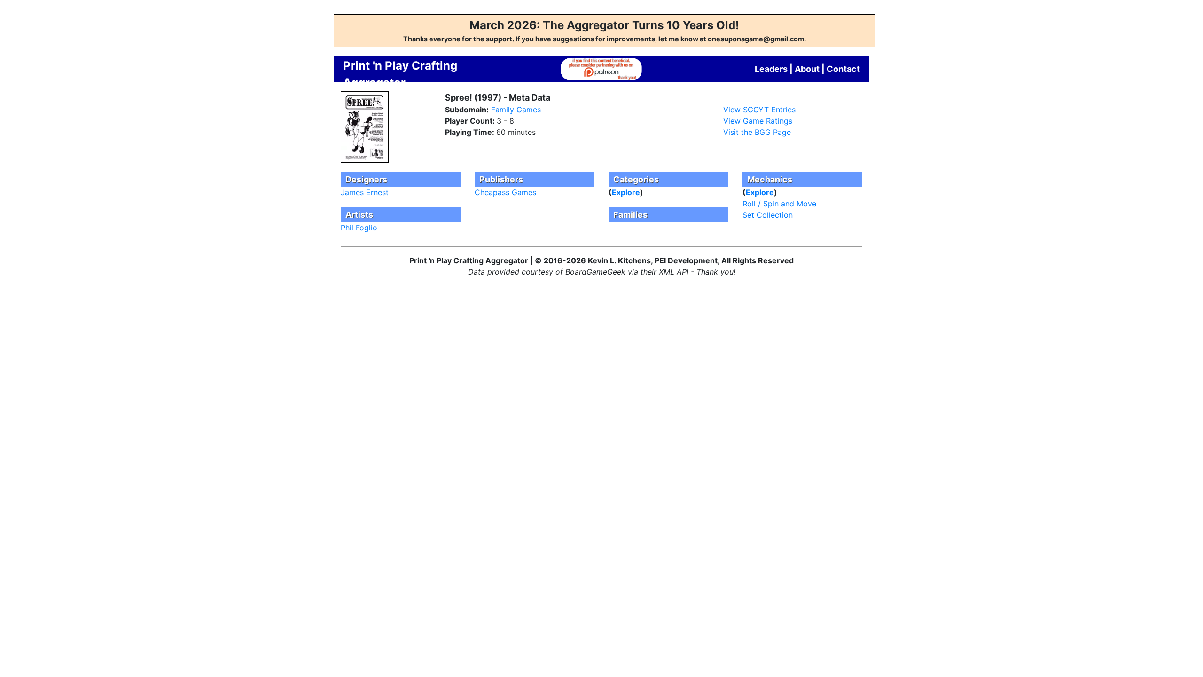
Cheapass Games (505, 192)
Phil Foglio (359, 227)
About (807, 69)
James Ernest (365, 192)
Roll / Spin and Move (779, 203)
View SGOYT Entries (759, 109)
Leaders (771, 69)
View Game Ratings (757, 121)
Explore (626, 192)
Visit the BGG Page (757, 132)
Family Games (516, 109)
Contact (843, 69)
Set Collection (767, 215)
